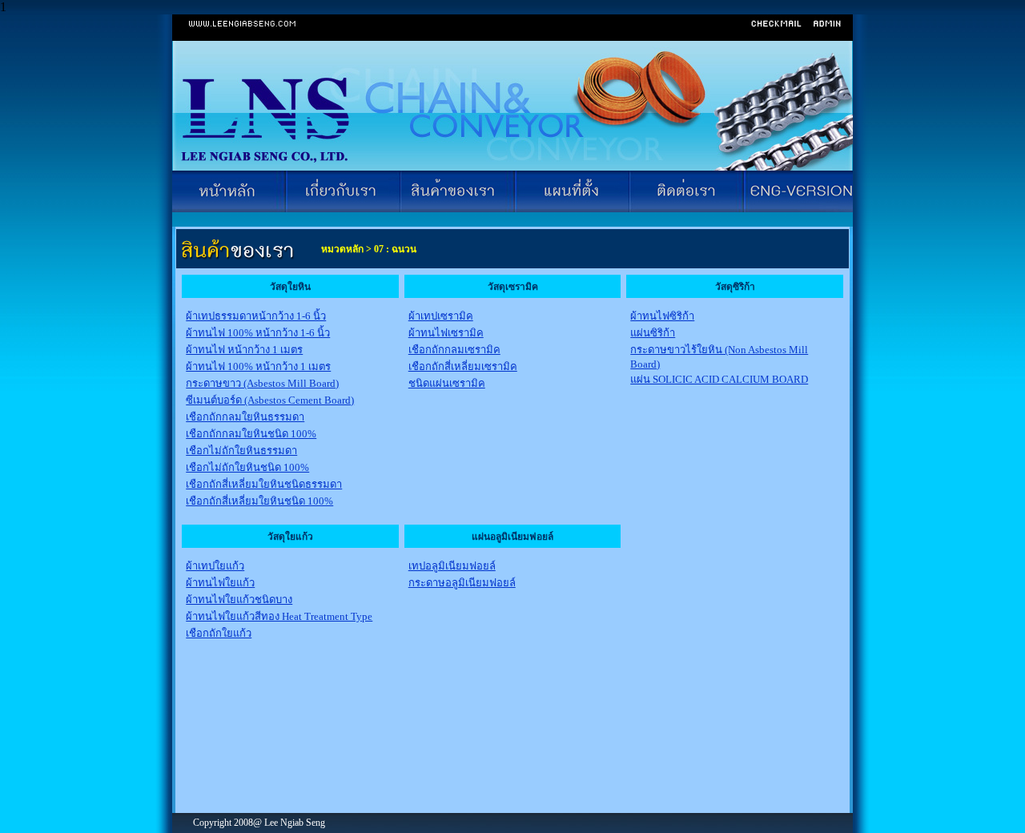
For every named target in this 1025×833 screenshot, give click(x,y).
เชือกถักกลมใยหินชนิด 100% (251, 434)
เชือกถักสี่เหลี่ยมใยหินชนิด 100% (259, 501)
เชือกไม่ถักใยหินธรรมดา (241, 451)
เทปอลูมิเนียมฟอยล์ (452, 566)
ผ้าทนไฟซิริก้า (662, 316)
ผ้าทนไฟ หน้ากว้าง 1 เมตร (244, 350)
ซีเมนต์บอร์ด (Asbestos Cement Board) (270, 400)
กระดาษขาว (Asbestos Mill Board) (262, 383)
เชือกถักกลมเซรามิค (454, 350)
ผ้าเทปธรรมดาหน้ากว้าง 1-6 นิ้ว (256, 316)
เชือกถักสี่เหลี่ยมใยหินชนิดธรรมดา (264, 484)
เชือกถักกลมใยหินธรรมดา (245, 417)
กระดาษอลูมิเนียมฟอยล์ (462, 583)
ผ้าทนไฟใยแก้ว (220, 583)
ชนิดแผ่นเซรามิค (446, 383)
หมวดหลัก (341, 249)
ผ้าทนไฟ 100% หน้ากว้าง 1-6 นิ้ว (258, 333)
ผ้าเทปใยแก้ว (215, 566)
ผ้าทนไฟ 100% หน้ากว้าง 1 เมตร (258, 366)
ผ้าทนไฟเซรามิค (446, 333)
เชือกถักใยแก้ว (218, 633)
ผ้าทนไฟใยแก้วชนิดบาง (239, 600)
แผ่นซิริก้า (652, 333)
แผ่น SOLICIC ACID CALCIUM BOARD (719, 379)
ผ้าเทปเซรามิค (440, 316)
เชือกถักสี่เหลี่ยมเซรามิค (462, 366)
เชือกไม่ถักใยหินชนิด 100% (247, 467)
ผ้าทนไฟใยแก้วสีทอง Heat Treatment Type (279, 616)
